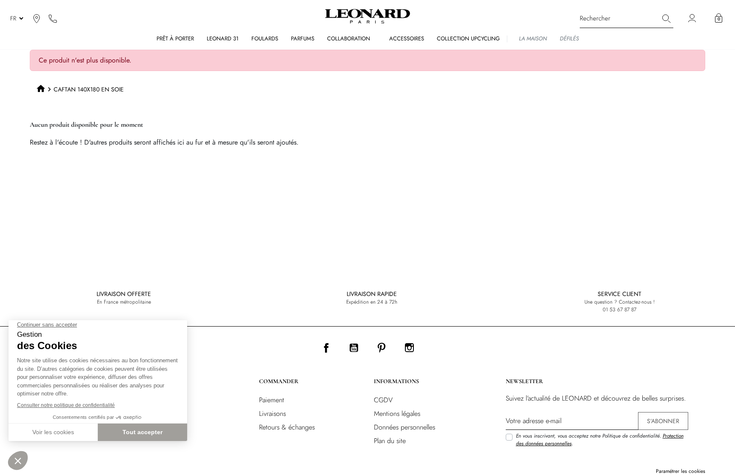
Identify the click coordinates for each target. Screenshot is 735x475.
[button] (718, 18)
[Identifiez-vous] (693, 18)
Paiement (271, 400)
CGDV (383, 400)
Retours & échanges (287, 427)
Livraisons (272, 413)
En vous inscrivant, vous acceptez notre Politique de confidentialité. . (600, 439)
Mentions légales (397, 413)
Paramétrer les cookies (680, 471)
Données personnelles (404, 427)
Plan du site (390, 441)
